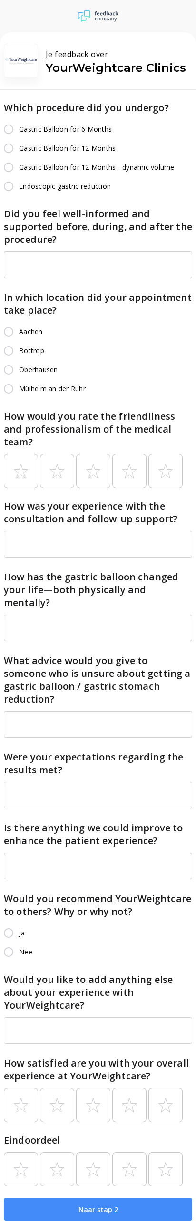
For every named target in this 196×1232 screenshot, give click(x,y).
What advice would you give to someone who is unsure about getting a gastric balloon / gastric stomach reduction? (97, 679)
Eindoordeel (32, 1140)
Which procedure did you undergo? (86, 107)
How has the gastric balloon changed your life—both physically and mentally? (91, 589)
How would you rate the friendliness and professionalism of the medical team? (89, 429)
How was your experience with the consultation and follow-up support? (90, 512)
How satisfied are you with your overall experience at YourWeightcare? (96, 1069)
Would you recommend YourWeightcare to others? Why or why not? (97, 905)
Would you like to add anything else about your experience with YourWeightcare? (88, 992)
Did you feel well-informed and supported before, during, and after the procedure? (98, 226)
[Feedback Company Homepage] (98, 16)
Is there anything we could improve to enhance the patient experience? (93, 834)
